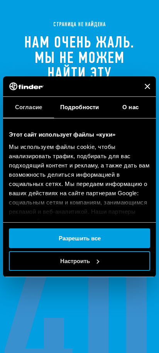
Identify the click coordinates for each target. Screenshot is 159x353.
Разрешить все (80, 238)
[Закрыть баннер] (147, 86)
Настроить (75, 261)
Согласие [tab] (28, 107)
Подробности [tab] (79, 107)
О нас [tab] (130, 107)
